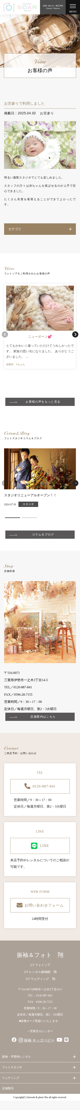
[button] (75, 334)
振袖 (27, 1040)
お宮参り (47, 113)
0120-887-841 (44, 786)
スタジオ (28, 504)
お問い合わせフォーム (44, 905)
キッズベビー (43, 1040)
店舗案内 (8, 1088)
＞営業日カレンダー (40, 1031)
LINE (44, 846)
